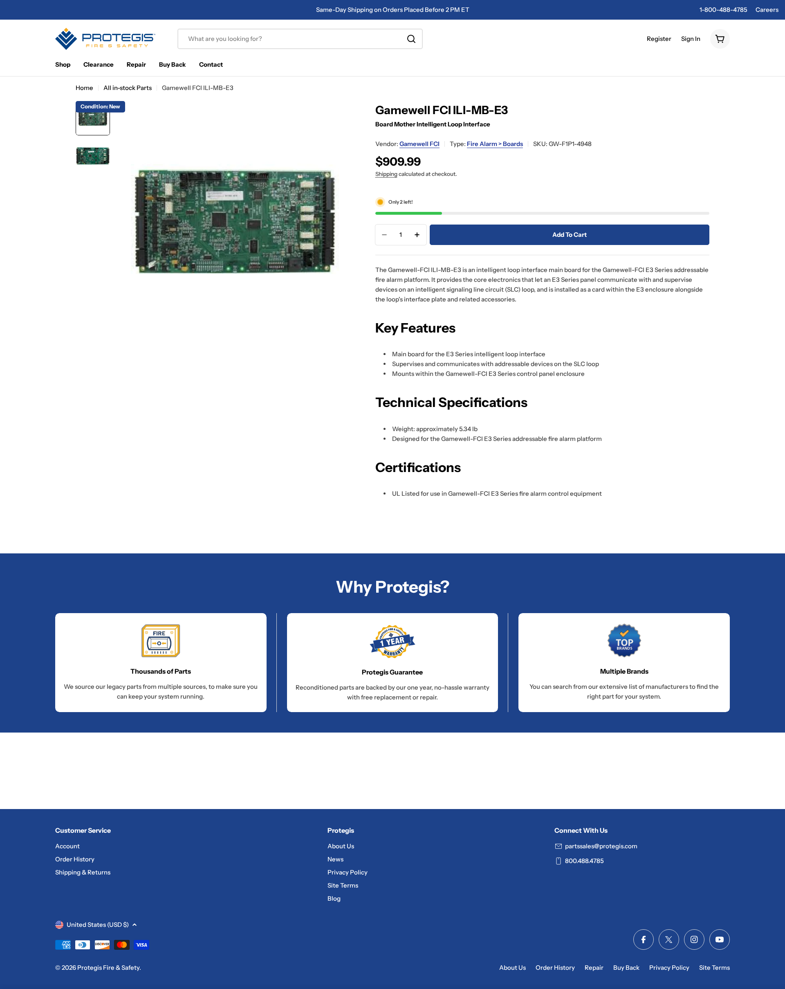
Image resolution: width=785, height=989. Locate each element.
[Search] (411, 39)
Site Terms (714, 967)
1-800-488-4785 (723, 9)
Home (84, 88)
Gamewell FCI (419, 144)
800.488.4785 (584, 861)
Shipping (386, 174)
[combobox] (300, 39)
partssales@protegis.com (601, 846)
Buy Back (626, 967)
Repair (594, 967)
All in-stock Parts (127, 88)
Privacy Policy (669, 967)
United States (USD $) (98, 924)
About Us (512, 967)
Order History (555, 967)
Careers (767, 9)
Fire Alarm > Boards (495, 144)
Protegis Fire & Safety (108, 967)
